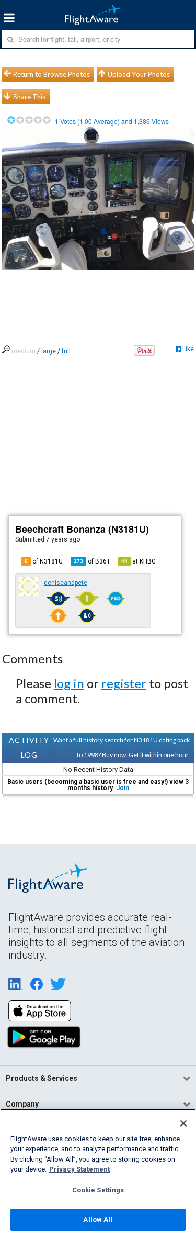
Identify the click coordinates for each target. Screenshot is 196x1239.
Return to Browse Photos (51, 74)
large (48, 351)
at (138, 561)
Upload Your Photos (139, 74)
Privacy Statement (79, 1169)
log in (69, 683)
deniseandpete (65, 583)
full (66, 351)
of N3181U (44, 561)
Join (122, 788)
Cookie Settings (98, 1190)
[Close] (183, 1123)
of (92, 561)
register (123, 683)
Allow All (97, 1219)
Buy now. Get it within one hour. (146, 755)
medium (23, 351)
